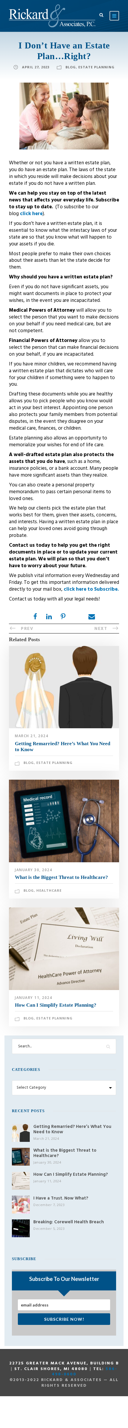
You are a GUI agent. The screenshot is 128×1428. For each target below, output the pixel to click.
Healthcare (49, 890)
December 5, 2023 (49, 1228)
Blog (70, 67)
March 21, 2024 (31, 735)
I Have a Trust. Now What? (60, 1198)
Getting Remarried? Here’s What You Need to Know (72, 1129)
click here (31, 214)
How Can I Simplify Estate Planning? (55, 1005)
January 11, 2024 (33, 997)
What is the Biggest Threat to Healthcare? (61, 877)
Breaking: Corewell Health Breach (68, 1222)
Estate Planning (96, 67)
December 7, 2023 (49, 1204)
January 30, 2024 (33, 869)
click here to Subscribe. (91, 589)
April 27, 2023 (35, 67)
